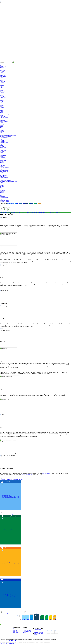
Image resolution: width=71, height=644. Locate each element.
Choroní (2, 96)
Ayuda (35, 631)
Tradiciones (2, 190)
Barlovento (2, 70)
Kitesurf (2, 130)
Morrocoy (2, 84)
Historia (1, 172)
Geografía (2, 161)
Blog (1, 195)
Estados (1, 164)
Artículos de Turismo (4, 200)
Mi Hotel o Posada (38, 632)
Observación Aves (4, 134)
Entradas (2, 151)
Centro (1, 74)
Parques (1, 166)
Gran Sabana (3, 76)
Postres (1, 156)
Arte (1, 187)
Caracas (1, 72)
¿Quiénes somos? (4, 197)
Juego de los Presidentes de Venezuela (8, 181)
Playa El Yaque (33, 435)
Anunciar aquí (37, 629)
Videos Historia (3, 179)
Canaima (2, 71)
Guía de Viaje (3, 66)
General (1, 122)
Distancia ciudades (4, 170)
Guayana (2, 77)
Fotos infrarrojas (3, 194)
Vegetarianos (3, 155)
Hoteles (1, 87)
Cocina (1, 145)
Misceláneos (2, 196)
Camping (2, 129)
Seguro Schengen (4, 142)
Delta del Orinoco (4, 117)
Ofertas (1, 111)
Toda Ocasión (3, 159)
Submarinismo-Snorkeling (5, 136)
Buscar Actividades (27, 630)
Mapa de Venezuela (4, 167)
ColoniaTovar (21, 212)
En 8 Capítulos (3, 175)
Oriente (1, 86)
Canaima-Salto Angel (4, 114)
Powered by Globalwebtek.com (7, 643)
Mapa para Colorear (4, 169)
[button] (2, 211)
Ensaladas (2, 154)
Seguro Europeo (3, 144)
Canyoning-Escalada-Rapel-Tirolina (8, 135)
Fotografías (2, 191)
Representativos (3, 147)
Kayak (1, 126)
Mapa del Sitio (3, 199)
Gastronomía (3, 160)
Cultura (1, 182)
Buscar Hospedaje (27, 628)
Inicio (1, 64)
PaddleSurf (2, 131)
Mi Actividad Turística (39, 633)
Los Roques (2, 81)
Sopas (1, 152)
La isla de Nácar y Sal (27, 474)
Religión (2, 185)
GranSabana (26, 212)
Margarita (2, 82)
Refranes (2, 189)
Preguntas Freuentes (4, 201)
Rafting (1, 125)
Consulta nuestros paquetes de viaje (11, 514)
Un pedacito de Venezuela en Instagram (14, 479)
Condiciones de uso (13, 640)
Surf (1, 132)
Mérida (1, 115)
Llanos (1, 80)
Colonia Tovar (3, 75)
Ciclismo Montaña (4, 137)
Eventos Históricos (4, 177)
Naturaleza (2, 165)
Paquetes (2, 112)
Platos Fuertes (3, 150)
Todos (1, 89)
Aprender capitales (4, 171)
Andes (1, 69)
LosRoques (41, 212)
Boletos (1, 110)
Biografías (2, 176)
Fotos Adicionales (46, 473)
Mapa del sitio (16, 632)
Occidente (2, 85)
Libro (1, 65)
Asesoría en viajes (27, 631)
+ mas (68, 608)
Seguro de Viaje (3, 139)
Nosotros (15, 628)
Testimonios (15, 631)
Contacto (15, 630)
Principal (2, 67)
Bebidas (2, 149)
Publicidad (36, 634)
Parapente (2, 127)
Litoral (1, 79)
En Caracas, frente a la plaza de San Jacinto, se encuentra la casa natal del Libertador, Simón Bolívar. (10, 496)
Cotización (2, 141)
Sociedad (2, 186)
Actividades (2, 120)
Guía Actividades (4, 121)
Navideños (2, 157)
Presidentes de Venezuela (5, 180)
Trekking (2, 124)
